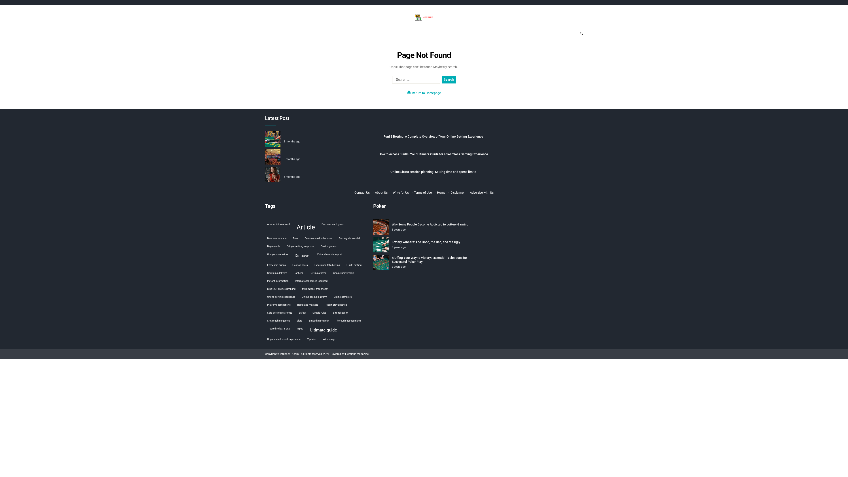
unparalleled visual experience (284, 339)
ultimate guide (323, 330)
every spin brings (276, 265)
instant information (277, 281)
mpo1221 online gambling (281, 289)
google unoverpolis (343, 273)
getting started (318, 273)
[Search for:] (415, 80)
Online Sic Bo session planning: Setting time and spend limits (433, 172)
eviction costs (300, 265)
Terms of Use (423, 192)
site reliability (340, 312)
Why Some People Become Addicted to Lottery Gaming (430, 224)
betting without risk (350, 238)
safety (302, 312)
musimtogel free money (315, 289)
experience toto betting (327, 265)
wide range (329, 339)
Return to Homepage (426, 93)
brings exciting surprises (300, 246)
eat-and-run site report (329, 254)
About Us (381, 192)
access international (278, 224)
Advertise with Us (482, 192)
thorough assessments (348, 320)
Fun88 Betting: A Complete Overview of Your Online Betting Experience (433, 136)
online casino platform (314, 296)
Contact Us (362, 192)
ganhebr (298, 273)
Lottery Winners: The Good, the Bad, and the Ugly (426, 242)
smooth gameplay (319, 320)
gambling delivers (277, 273)
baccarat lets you (276, 238)
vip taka (311, 339)
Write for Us (401, 192)
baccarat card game (333, 224)
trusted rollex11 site (278, 328)
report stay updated (336, 304)
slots (299, 320)
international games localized (311, 281)
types (300, 328)
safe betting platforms (279, 312)
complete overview (277, 254)
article (306, 227)
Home (441, 192)
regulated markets (307, 304)
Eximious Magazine (357, 354)
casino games (329, 246)
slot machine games (278, 320)
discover (303, 255)
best (295, 238)
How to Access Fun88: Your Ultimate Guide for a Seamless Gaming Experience (433, 154)
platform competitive (279, 304)
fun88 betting (354, 265)
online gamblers (343, 296)
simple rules (319, 312)
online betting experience (281, 296)
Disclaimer (457, 192)
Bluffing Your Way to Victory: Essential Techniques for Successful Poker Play (429, 259)
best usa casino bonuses (318, 238)
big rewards (273, 246)
